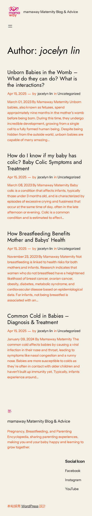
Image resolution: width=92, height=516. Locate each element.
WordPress (29, 506)
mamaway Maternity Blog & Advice (50, 12)
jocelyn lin (45, 94)
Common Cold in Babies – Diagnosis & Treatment (38, 319)
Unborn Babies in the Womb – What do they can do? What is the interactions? (42, 78)
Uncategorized (69, 94)
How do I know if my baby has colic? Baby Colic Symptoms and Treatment (44, 162)
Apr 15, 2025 (16, 94)
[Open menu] (10, 26)
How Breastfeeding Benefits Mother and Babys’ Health (38, 236)
